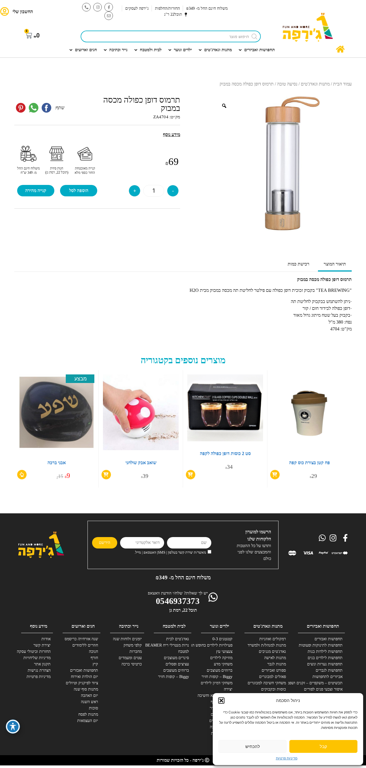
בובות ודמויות (221, 733)
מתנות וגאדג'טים (315, 83)
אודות (46, 639)
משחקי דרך (223, 739)
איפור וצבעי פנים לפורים (323, 689)
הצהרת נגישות (39, 670)
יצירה (228, 689)
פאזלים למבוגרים (272, 677)
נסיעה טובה (287, 83)
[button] (221, 700)
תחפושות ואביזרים (323, 626)
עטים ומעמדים (130, 658)
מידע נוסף (38, 626)
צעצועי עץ (224, 651)
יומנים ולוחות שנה (127, 639)
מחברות (136, 651)
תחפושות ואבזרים (329, 639)
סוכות (93, 708)
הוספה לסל (78, 190)
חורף (94, 658)
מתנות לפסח (88, 714)
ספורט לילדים (221, 714)
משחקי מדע (223, 664)
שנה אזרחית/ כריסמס (81, 639)
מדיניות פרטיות (286, 758)
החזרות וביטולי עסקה (34, 651)
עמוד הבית (342, 83)
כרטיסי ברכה (132, 664)
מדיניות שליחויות (37, 658)
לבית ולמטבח (174, 626)
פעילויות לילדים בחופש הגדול (211, 645)
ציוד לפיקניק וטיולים (82, 683)
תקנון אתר (42, 664)
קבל (323, 746)
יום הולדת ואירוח (84, 677)
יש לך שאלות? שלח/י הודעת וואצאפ (178, 593)
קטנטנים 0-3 (222, 639)
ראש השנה (89, 702)
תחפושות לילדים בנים (325, 658)
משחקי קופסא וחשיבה (215, 695)
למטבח (183, 651)
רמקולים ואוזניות (272, 639)
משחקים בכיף (221, 702)
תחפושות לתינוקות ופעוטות (321, 645)
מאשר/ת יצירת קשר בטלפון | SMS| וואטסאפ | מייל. (170, 552)
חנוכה (93, 651)
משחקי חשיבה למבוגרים (267, 683)
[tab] (335, 265)
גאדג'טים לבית (177, 639)
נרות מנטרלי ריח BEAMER (168, 645)
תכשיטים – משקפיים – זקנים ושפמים (321, 683)
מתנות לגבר (276, 664)
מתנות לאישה (275, 658)
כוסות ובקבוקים (273, 689)
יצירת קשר (42, 645)
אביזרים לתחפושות (328, 677)
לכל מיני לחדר (221, 708)
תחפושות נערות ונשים (325, 664)
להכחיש (252, 746)
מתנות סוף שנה (86, 689)
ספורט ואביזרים (274, 670)
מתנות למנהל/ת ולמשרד (267, 645)
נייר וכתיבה (128, 626)
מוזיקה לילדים (221, 658)
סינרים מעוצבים (176, 658)
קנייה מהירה (35, 190)
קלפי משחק (133, 645)
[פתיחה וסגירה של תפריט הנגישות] (13, 726)
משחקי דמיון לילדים (216, 683)
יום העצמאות (87, 721)
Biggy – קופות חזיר (217, 677)
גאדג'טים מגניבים (272, 651)
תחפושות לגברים (329, 670)
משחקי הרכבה (221, 727)
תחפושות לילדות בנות (325, 651)
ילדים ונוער (219, 626)
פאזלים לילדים (220, 721)
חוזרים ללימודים (85, 645)
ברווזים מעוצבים (219, 670)
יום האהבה (89, 695)
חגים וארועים (83, 626)
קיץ (95, 664)
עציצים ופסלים (177, 664)
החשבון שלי (23, 11)
